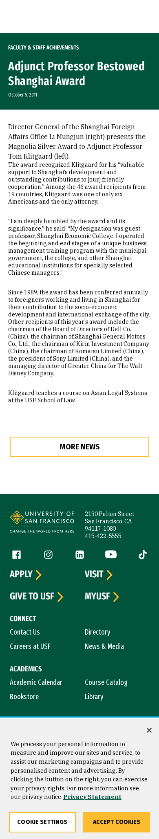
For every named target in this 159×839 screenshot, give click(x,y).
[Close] (149, 730)
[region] (79, 779)
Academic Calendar (36, 682)
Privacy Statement (92, 797)
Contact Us (25, 632)
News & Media (104, 646)
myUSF (97, 596)
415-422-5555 (103, 536)
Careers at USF (30, 646)
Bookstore (24, 696)
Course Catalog (106, 682)
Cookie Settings (42, 822)
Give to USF (32, 596)
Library (94, 696)
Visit (94, 574)
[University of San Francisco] (42, 522)
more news (80, 446)
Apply (21, 574)
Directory (97, 632)
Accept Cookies (117, 822)
